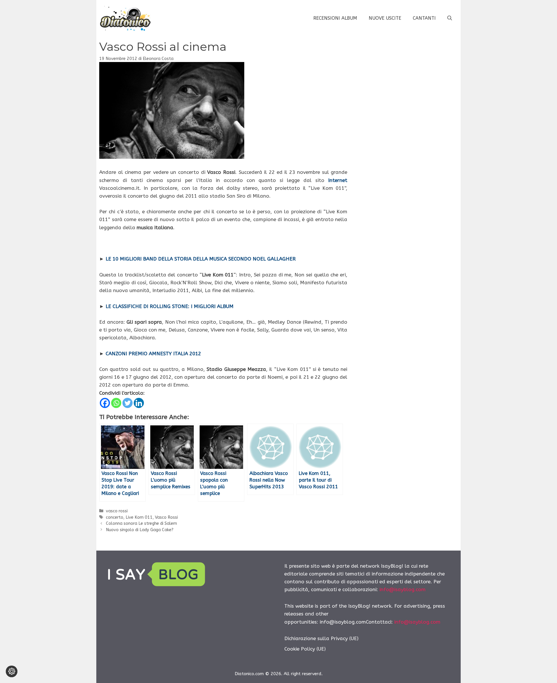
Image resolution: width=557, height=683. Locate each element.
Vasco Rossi (166, 517)
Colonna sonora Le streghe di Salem (141, 523)
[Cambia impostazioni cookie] (11, 671)
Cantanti (424, 18)
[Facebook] (105, 403)
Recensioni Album (335, 18)
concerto (114, 517)
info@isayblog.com (402, 589)
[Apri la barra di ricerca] (450, 18)
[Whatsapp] (116, 403)
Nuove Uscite (385, 18)
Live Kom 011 (139, 517)
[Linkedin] (139, 403)
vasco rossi (117, 511)
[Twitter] (127, 403)
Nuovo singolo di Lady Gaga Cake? (139, 529)
